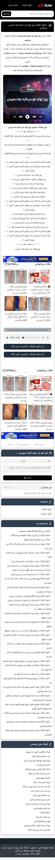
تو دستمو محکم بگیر (41, 756)
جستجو (6, 13)
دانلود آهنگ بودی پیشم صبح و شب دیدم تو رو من (28, 565)
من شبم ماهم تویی (42, 808)
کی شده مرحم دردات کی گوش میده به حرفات (31, 570)
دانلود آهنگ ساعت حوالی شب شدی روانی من (31, 561)
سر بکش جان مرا (43, 817)
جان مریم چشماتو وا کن (40, 799)
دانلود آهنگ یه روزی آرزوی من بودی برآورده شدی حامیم (26, 661)
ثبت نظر (27, 477)
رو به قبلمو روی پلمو (41, 795)
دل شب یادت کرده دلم (40, 791)
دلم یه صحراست (43, 765)
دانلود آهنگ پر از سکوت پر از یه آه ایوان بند (32, 674)
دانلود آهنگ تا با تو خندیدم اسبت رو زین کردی (30, 574)
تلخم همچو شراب (42, 778)
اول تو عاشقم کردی (42, 821)
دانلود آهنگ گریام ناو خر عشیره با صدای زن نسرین (29, 600)
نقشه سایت (13, 5)
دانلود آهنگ (27, 5)
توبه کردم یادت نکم (41, 782)
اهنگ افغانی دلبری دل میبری (38, 752)
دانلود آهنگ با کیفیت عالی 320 (26, 346)
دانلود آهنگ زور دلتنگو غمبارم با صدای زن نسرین (29, 596)
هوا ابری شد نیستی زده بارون (38, 804)
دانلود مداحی (46, 514)
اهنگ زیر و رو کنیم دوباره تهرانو (37, 539)
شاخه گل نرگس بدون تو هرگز (37, 769)
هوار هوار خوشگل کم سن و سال (37, 760)
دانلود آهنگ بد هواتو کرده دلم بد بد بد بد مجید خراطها (27, 630)
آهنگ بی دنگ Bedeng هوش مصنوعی (34, 531)
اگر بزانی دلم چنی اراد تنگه (39, 830)
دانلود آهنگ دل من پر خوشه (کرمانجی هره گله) (30, 535)
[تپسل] (4, 257)
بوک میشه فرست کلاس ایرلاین (37, 825)
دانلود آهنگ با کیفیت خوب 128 (26, 354)
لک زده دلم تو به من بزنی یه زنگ (36, 786)
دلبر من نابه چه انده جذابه (39, 773)
